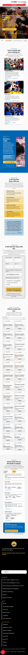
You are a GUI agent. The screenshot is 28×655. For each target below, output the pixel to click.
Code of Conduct (6, 651)
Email (7, 264)
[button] (14, 5)
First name (9, 257)
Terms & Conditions (21, 651)
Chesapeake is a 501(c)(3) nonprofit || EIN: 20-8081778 (14, 649)
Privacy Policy (13, 651)
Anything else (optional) (12, 278)
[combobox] (18, 266)
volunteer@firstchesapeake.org (18, 533)
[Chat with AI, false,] (3, 652)
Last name (17, 257)
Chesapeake (21, 2)
